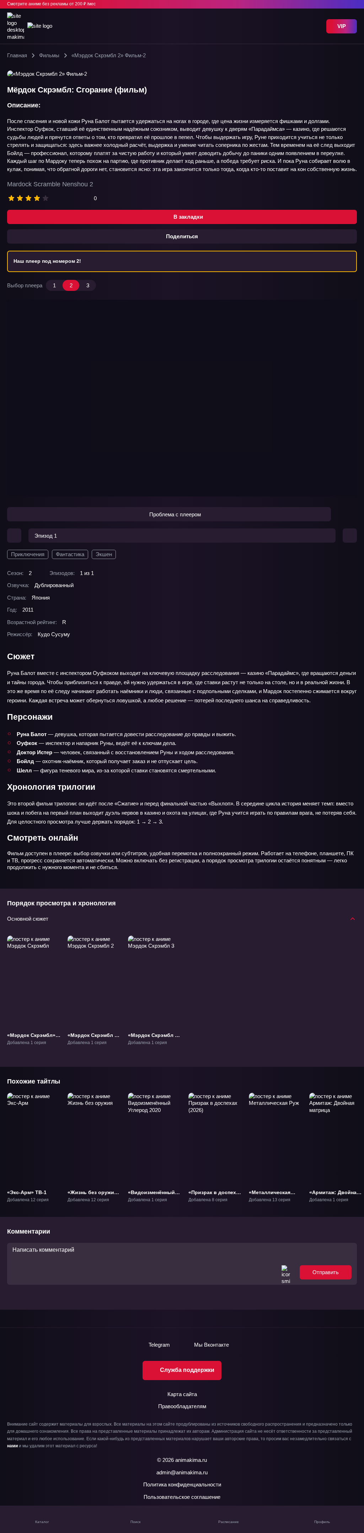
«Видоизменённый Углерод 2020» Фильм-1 (151, 1198)
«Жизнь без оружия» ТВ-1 (94, 1195)
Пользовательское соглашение (182, 1497)
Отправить (325, 1272)
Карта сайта (182, 1394)
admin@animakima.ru (182, 1472)
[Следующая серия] (350, 535)
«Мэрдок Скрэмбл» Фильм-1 (31, 1038)
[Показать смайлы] (286, 1272)
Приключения (27, 554)
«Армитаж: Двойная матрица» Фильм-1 (334, 1195)
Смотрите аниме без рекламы (51, 3)
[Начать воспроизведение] (182, 398)
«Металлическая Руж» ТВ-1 (269, 1195)
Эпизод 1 (45, 536)
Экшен (104, 554)
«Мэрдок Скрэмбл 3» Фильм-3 (154, 1038)
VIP (341, 26)
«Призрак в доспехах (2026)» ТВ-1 (215, 1195)
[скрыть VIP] (352, 4)
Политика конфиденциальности (182, 1484)
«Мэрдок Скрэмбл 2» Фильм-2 (94, 1038)
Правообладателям (182, 1406)
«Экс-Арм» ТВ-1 (27, 1192)
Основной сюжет (27, 918)
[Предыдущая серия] (14, 535)
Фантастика (70, 554)
